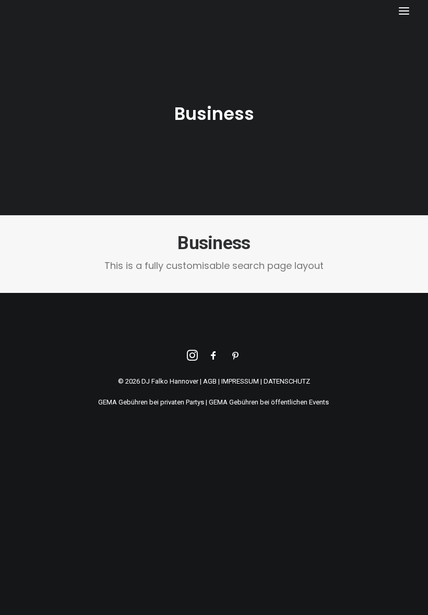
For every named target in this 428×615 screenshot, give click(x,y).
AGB (210, 381)
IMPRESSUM (240, 381)
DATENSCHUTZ (287, 381)
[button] (404, 11)
